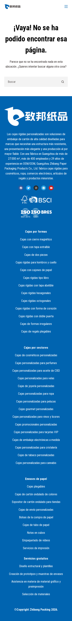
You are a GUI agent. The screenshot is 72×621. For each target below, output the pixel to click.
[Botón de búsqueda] (63, 82)
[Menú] (66, 6)
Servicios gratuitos (36, 558)
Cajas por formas (36, 231)
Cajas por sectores (36, 347)
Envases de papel (36, 479)
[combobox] (31, 82)
